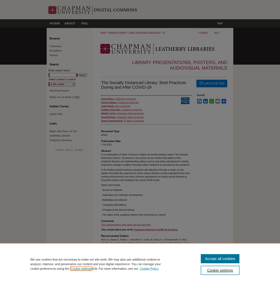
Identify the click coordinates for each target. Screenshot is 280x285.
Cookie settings (81, 268)
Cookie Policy (149, 268)
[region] (140, 264)
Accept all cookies (220, 259)
